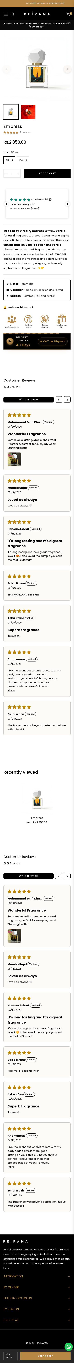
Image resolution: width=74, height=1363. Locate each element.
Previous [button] (6, 69)
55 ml (9, 160)
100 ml (23, 160)
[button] (11, 132)
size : (10, 152)
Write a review (28, 399)
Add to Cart (45, 1356)
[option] (37, 67)
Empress (37, 818)
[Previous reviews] (6, 204)
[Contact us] (69, 1347)
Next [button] (67, 69)
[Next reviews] (67, 204)
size (8, 1354)
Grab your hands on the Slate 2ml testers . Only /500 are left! (37, 25)
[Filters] (58, 399)
